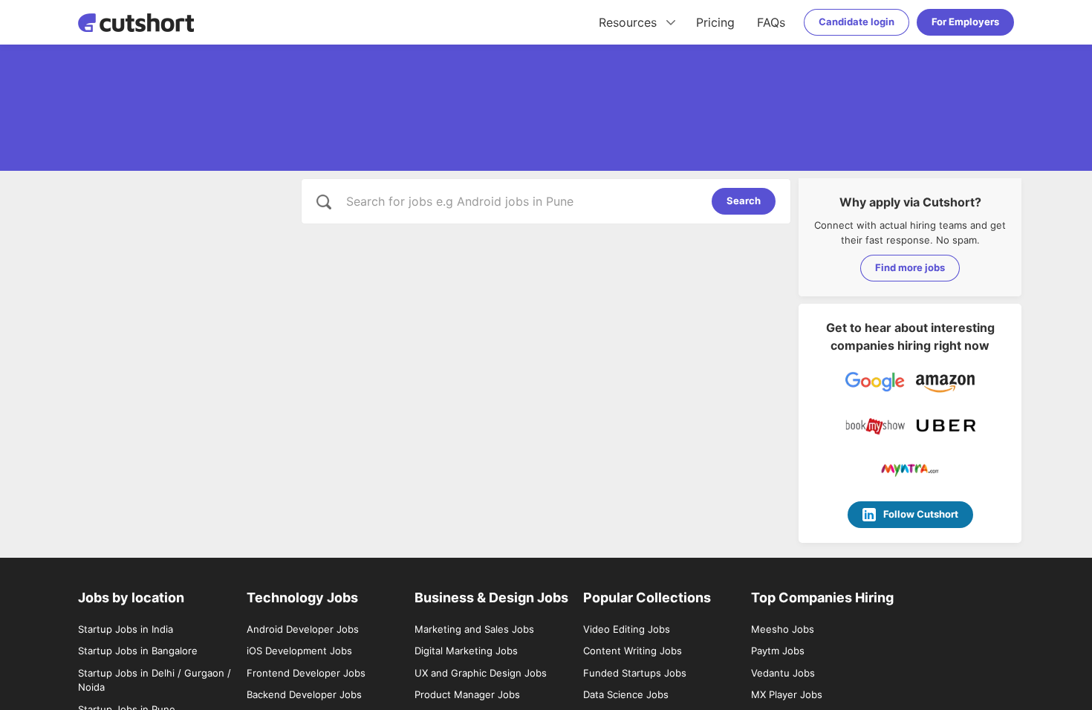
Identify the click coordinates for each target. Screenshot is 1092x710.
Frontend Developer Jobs (306, 673)
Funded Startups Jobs (634, 673)
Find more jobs (910, 267)
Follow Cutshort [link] (920, 514)
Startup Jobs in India (125, 629)
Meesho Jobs (782, 629)
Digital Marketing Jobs (466, 651)
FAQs (771, 22)
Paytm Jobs (778, 651)
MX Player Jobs (786, 694)
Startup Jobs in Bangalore (138, 651)
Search (744, 200)
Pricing (715, 22)
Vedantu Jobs (783, 673)
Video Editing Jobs (626, 629)
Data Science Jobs (626, 694)
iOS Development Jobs (299, 651)
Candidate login (856, 21)
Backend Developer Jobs (304, 694)
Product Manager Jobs (467, 694)
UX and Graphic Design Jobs (481, 673)
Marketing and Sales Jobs (474, 629)
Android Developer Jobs (303, 629)
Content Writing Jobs (632, 651)
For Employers (965, 21)
